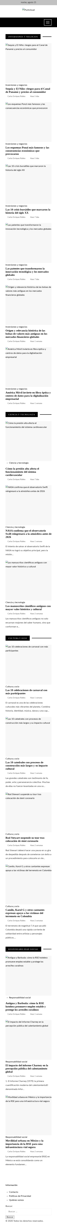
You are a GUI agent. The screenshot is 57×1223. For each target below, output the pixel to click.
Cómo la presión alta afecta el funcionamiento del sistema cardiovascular (22, 471)
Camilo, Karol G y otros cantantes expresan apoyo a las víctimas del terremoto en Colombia (25, 913)
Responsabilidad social (20, 998)
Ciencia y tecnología (18, 463)
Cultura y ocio (12, 687)
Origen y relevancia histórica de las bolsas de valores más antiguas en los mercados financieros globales (26, 333)
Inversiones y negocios (16, 85)
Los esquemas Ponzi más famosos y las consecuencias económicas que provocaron (27, 150)
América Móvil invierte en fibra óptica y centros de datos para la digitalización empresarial (28, 395)
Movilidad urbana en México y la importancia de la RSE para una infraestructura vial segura (24, 1143)
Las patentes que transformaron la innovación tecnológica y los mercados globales (27, 271)
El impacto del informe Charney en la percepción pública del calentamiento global (27, 1068)
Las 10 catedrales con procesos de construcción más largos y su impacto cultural (27, 765)
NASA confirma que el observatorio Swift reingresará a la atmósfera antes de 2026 (28, 533)
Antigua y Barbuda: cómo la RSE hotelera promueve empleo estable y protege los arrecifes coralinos (26, 1006)
